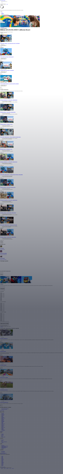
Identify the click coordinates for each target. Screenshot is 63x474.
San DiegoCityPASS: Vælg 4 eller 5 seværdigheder (7, 70)
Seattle (2, 422)
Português (3, 463)
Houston (2, 420)
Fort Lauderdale (3, 427)
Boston (2, 418)
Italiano (2, 461)
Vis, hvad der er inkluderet (3, 45)
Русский (2, 464)
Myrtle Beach (3, 429)
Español (2, 459)
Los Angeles (3, 415)
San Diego (3, 417)
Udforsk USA (1, 431)
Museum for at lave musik (4, 409)
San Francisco (3, 414)
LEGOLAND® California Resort (5, 408)
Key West (3, 424)
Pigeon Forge (3, 425)
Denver (2, 426)
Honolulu (3, 419)
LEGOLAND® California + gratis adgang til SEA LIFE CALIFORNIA (10, 43)
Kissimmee (3, 428)
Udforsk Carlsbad (2, 410)
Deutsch (2, 458)
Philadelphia (3, 421)
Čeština (2, 457)
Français (2, 460)
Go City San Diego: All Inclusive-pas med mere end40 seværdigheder (9, 83)
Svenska (2, 465)
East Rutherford (3, 430)
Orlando (2, 416)
